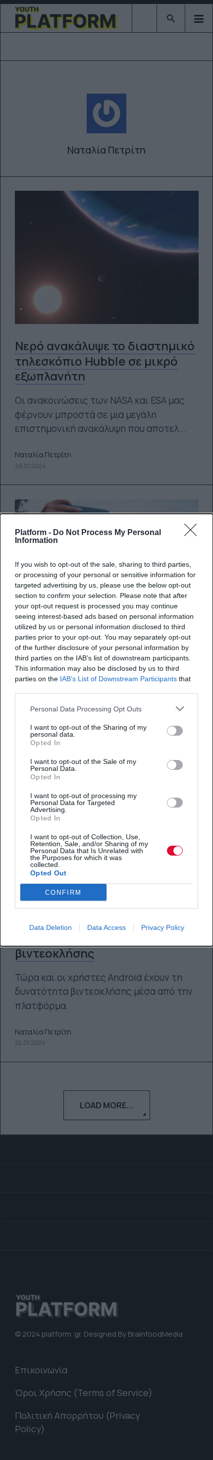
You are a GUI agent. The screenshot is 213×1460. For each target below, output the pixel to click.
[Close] (193, 533)
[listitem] (106, 708)
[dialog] (106, 730)
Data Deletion (50, 927)
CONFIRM (63, 892)
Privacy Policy (162, 927)
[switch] (175, 731)
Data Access (106, 927)
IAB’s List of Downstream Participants (118, 679)
